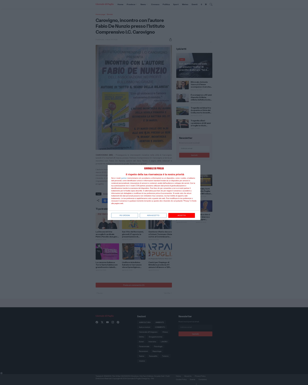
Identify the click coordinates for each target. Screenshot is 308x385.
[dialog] (154, 192)
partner (124, 178)
